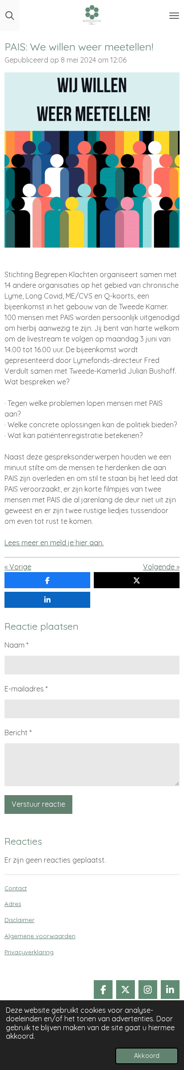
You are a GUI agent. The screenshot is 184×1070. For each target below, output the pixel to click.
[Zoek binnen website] (10, 15)
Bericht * (18, 732)
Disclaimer (19, 919)
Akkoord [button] (146, 1056)
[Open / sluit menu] (174, 15)
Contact (15, 888)
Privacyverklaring (29, 952)
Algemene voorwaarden (39, 935)
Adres (12, 903)
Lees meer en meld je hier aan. (54, 542)
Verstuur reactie (38, 804)
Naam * (16, 644)
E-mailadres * (26, 688)
